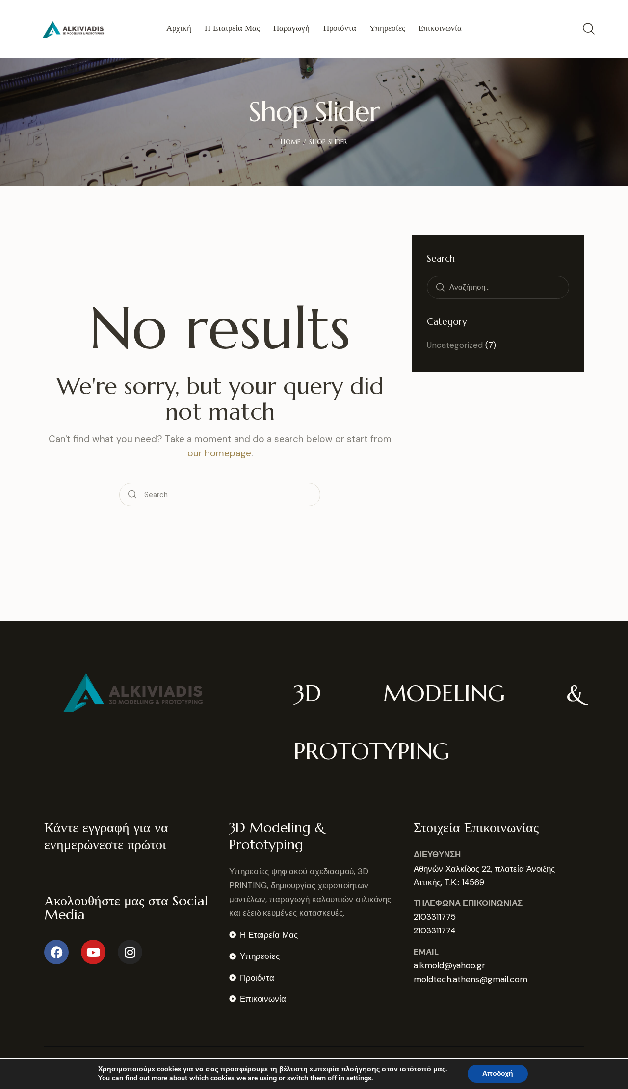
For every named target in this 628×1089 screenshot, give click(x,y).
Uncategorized (455, 345)
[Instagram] (130, 952)
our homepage (219, 453)
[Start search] (132, 494)
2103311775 (435, 916)
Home (290, 142)
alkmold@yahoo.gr (449, 965)
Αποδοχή (497, 1073)
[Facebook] (56, 952)
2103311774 (435, 930)
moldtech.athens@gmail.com (470, 979)
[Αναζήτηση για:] (498, 286)
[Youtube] (93, 952)
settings (358, 1078)
